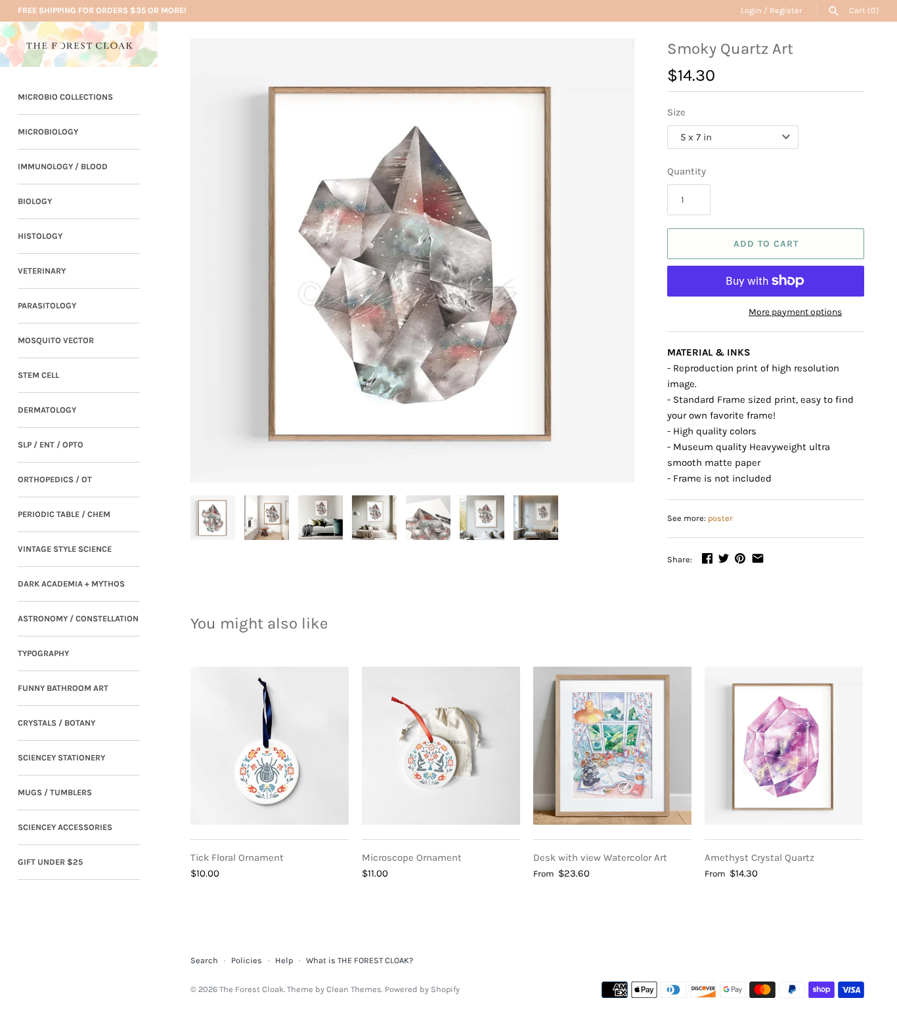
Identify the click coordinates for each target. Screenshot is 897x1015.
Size (676, 112)
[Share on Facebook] (707, 558)
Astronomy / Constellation (78, 618)
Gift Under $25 (50, 862)
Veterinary (42, 271)
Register (786, 10)
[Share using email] (757, 558)
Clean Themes (354, 989)
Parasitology (47, 305)
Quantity (686, 171)
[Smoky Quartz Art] (412, 260)
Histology (40, 236)
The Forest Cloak (251, 989)
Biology (35, 201)
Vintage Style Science (65, 549)
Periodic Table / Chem (64, 514)
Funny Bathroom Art (63, 688)
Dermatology (47, 410)
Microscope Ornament (412, 857)
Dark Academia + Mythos (71, 584)
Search (204, 960)
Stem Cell (38, 375)
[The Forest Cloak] (79, 44)
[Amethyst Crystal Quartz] (784, 746)
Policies (246, 960)
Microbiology (48, 131)
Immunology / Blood (63, 166)
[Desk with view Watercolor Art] (612, 746)
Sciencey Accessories (65, 827)
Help (284, 960)
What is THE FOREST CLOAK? (359, 960)
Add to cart (766, 243)
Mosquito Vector (56, 340)
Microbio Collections (65, 97)
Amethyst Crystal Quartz (759, 857)
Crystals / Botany (56, 723)
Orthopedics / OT (55, 479)
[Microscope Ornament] (441, 746)
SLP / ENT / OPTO (50, 444)
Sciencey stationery (61, 757)
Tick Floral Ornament (237, 857)
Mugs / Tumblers (55, 792)
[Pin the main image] (740, 558)
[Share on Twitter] (723, 558)
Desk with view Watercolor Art (600, 857)
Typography (43, 653)
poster (720, 518)
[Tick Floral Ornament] (269, 746)
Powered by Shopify (422, 989)
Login (751, 10)
